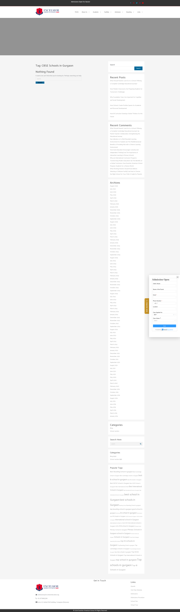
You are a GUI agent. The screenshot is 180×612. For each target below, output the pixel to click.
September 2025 (115, 219)
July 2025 (113, 225)
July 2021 (112, 368)
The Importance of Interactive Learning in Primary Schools (124, 154)
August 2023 (114, 293)
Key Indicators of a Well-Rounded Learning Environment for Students (123, 140)
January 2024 (114, 278)
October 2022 (114, 323)
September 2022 (115, 326)
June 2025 (113, 228)
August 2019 (114, 398)
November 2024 (115, 249)
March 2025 (113, 237)
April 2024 (113, 269)
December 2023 (115, 281)
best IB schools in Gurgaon (134, 480)
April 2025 (113, 234)
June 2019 (113, 404)
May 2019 (113, 407)
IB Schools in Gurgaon (118, 516)
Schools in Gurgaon (122, 537)
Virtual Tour (134, 605)
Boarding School (122, 505)
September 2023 (115, 290)
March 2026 (113, 201)
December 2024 (115, 246)
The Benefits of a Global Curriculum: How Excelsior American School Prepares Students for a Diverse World (126, 163)
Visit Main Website (136, 590)
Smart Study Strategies (134, 537)
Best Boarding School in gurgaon (121, 471)
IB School (118, 513)
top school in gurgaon (126, 560)
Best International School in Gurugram (131, 490)
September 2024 (115, 255)
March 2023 (113, 308)
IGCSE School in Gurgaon (131, 516)
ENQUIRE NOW (147, 307)
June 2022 (113, 335)
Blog (111, 428)
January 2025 (114, 243)
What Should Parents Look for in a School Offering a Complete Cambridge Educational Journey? (126, 129)
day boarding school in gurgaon (121, 509)
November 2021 (115, 356)
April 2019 (113, 410)
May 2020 (113, 377)
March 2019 (113, 413)
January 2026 (114, 207)
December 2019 (115, 389)
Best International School (122, 487)
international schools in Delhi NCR (119, 523)
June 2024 (113, 264)
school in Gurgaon (124, 533)
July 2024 (113, 261)
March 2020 (113, 383)
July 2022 (113, 332)
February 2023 (114, 311)
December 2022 (115, 317)
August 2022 (114, 329)
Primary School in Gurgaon (118, 530)
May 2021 (113, 374)
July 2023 (113, 296)
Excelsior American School (86, 610)
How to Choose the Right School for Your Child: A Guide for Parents (126, 172)
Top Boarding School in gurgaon (126, 545)
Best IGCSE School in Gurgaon (119, 483)
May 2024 (113, 267)
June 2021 (113, 371)
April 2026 (113, 198)
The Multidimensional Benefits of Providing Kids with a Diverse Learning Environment (125, 145)
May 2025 (113, 231)
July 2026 (113, 189)
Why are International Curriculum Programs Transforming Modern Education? (123, 159)
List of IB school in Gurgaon (125, 526)
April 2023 (113, 305)
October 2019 (114, 392)
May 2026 (113, 195)
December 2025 (115, 210)
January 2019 (114, 416)
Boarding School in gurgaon (133, 505)
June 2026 (113, 192)
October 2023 (114, 287)
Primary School (138, 526)
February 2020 (114, 386)
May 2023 (113, 302)
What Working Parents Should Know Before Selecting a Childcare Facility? (123, 170)
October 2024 (114, 252)
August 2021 (114, 365)
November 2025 (115, 213)
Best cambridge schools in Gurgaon (129, 476)
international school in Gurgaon (127, 519)
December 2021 (115, 353)
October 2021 (114, 359)
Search (112, 64)
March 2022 (113, 344)
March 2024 (113, 272)
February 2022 (114, 347)
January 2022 (114, 350)
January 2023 (114, 314)
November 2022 (115, 320)
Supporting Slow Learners (115, 541)
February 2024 (114, 275)
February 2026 (114, 204)
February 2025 (114, 240)
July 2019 (112, 401)
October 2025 (114, 216)
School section (114, 431)
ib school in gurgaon (128, 513)
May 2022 (113, 338)
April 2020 (113, 380)
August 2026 (114, 186)
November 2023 (115, 284)
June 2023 (113, 299)
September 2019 (115, 395)
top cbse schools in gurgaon (123, 552)
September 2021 (115, 362)
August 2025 (114, 222)
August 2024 (114, 258)
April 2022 (113, 341)
